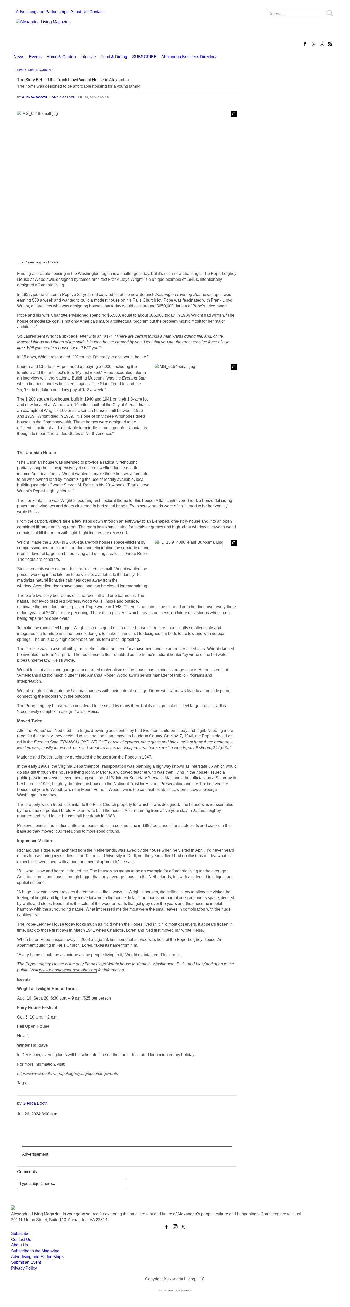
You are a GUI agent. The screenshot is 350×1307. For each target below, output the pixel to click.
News (19, 57)
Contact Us (21, 1239)
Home (20, 69)
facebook (305, 44)
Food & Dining (114, 57)
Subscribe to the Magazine (35, 1251)
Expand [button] (234, 114)
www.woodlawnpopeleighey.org (68, 970)
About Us (78, 11)
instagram (322, 44)
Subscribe (20, 1233)
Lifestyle (88, 57)
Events (35, 57)
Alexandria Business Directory (189, 57)
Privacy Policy (24, 1268)
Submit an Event (26, 1262)
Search (330, 13)
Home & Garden (61, 57)
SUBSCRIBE (144, 57)
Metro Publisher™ (181, 1291)
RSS (330, 44)
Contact (96, 11)
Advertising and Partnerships (42, 11)
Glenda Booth (34, 97)
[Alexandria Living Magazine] (43, 31)
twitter (314, 44)
